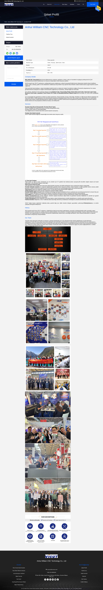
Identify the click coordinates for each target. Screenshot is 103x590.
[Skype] (10, 53)
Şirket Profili (84, 567)
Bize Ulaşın (64, 4)
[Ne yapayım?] (13, 53)
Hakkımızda (56, 4)
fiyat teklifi (92, 4)
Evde (5, 21)
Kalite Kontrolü (84, 573)
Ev (43, 4)
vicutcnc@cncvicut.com (81, 1)
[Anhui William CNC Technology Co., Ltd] (8, 4)
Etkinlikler (72, 4)
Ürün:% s (49, 4)
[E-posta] (17, 53)
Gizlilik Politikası (84, 581)
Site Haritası (84, 579)
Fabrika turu (84, 570)
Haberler (84, 576)
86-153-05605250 (94, 1)
